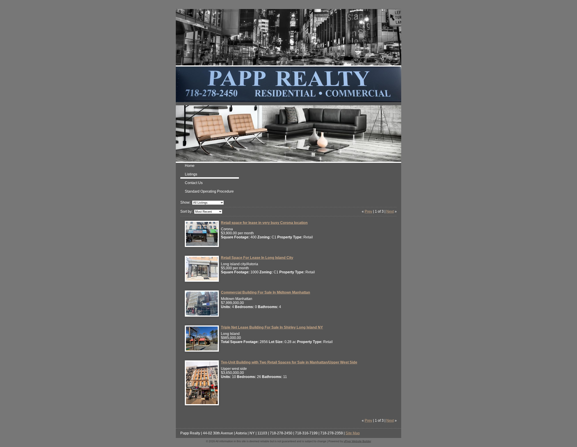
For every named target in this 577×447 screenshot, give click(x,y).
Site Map (353, 433)
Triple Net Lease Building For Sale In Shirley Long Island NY (272, 327)
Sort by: (186, 211)
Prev (368, 211)
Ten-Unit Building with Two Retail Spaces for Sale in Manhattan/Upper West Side (289, 362)
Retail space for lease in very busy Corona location (264, 223)
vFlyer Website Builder (357, 441)
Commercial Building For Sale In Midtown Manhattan (265, 292)
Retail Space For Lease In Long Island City (257, 258)
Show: (185, 202)
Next (390, 211)
